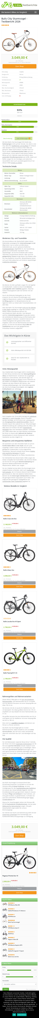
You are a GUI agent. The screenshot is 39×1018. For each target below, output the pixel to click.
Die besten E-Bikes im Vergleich (14, 12)
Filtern (6, 989)
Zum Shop (19, 66)
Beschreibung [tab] (7, 138)
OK (14, 1014)
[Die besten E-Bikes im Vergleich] (19, 5)
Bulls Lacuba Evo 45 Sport (12, 622)
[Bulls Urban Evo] (19, 553)
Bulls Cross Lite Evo (9, 519)
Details (19, 531)
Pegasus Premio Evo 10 (10, 876)
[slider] (6, 970)
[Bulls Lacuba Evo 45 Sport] (19, 604)
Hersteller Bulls (23, 444)
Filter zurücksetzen (31, 989)
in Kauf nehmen (27, 794)
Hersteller (5, 981)
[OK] (37, 1004)
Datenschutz (22, 1014)
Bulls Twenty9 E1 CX (10, 673)
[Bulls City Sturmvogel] (19, 41)
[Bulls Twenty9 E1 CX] (19, 655)
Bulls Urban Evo (8, 570)
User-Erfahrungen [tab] (23, 138)
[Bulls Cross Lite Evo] (19, 501)
